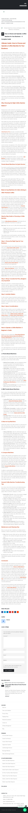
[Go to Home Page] (1, 17)
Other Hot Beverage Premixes (8, 753)
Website (5, 660)
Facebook (2, 612)
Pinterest (10, 612)
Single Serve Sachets (6, 744)
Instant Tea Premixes (6, 738)
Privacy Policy (5, 713)
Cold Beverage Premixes (7, 747)
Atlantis (8, 619)
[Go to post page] (15, 682)
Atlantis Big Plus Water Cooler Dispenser (10, 769)
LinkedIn (7, 612)
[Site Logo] (7, 12)
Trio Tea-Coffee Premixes (7, 735)
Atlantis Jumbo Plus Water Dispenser (9, 778)
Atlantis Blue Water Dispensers (8, 766)
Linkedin (15, 789)
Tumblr (15, 612)
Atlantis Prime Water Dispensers (8, 763)
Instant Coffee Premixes (7, 741)
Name (4, 649)
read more (7, 696)
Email (13, 612)
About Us (4, 707)
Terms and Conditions (6, 710)
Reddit (18, 612)
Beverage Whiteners (6, 750)
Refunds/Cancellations (6, 719)
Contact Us (4, 722)
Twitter (5, 612)
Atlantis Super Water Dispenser (8, 781)
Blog (3, 728)
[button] (2, 12)
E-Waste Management (6, 725)
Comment (5, 636)
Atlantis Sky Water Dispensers (8, 760)
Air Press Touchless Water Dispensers (10, 772)
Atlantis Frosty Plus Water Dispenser (9, 775)
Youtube (9, 789)
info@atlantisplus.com (10, 801)
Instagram (12, 789)
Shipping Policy (5, 716)
